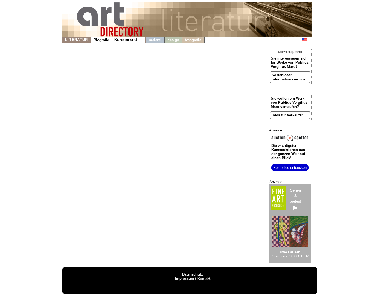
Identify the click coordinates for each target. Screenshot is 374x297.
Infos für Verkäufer (287, 115)
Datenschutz (192, 274)
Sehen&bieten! (295, 195)
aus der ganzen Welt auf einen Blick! (288, 152)
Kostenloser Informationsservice (288, 77)
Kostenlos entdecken (290, 168)
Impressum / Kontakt (192, 278)
